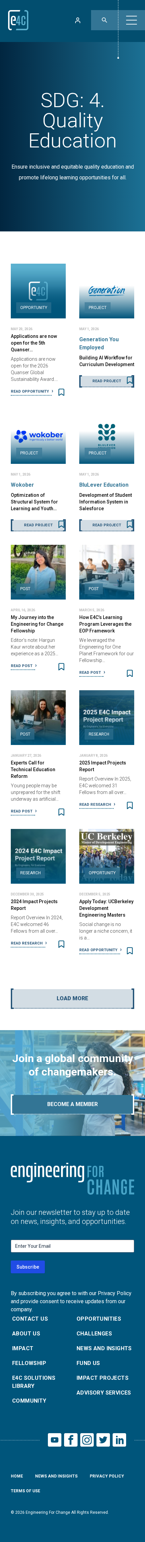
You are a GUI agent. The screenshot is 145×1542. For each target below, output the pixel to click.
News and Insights (104, 1348)
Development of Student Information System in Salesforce (105, 501)
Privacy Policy (107, 1476)
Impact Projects (102, 1378)
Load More (72, 998)
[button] (131, 20)
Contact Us (30, 1319)
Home (17, 1476)
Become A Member (72, 1104)
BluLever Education (103, 485)
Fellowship (29, 1363)
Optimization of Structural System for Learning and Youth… (34, 501)
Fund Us (88, 1363)
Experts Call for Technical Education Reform (33, 769)
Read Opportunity (30, 391)
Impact (22, 1348)
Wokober (22, 485)
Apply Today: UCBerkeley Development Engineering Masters (106, 908)
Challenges (94, 1333)
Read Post (22, 666)
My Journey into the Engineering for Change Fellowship (37, 624)
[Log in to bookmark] (61, 392)
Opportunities (99, 1319)
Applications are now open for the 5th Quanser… (34, 343)
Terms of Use (25, 1491)
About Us (26, 1333)
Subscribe (28, 1267)
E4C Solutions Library (33, 1382)
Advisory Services (104, 1393)
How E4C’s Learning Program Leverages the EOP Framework (105, 624)
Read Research (95, 804)
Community (29, 1401)
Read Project (106, 381)
